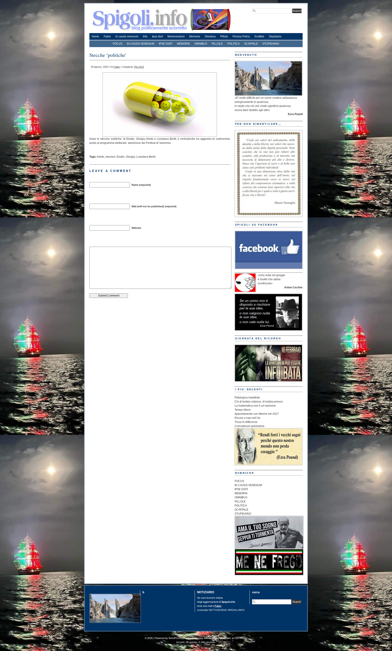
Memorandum (176, 36)
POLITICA (233, 43)
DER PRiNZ (240, 638)
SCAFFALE (251, 43)
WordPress (175, 638)
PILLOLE (217, 43)
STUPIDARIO (270, 43)
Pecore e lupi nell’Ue (247, 418)
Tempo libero (243, 409)
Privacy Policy (241, 36)
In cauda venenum (126, 36)
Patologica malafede (247, 397)
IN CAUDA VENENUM (140, 43)
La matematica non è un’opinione (255, 405)
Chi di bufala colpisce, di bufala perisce (259, 401)
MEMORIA (183, 43)
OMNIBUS (200, 43)
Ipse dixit (157, 36)
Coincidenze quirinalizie (250, 426)
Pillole (224, 36)
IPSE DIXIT (165, 43)
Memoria (194, 36)
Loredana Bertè (146, 156)
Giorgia (130, 156)
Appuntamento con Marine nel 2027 (257, 413)
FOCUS (117, 43)
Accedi (180, 642)
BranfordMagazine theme (197, 638)
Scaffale (259, 36)
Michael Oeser (223, 638)
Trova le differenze (246, 422)
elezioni (110, 156)
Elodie (121, 156)
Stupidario (275, 36)
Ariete (100, 156)
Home (95, 36)
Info (145, 36)
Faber (107, 36)
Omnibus (210, 36)
